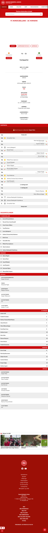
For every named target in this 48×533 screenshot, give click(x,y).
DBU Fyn (24, 510)
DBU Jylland (24, 512)
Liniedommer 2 (24, 117)
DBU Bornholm (24, 508)
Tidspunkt (24, 101)
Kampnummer (24, 76)
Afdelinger (24, 478)
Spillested (24, 92)
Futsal (24, 520)
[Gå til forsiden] (10, 2)
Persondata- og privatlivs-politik (24, 524)
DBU (24, 506)
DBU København (24, 514)
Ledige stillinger (24, 482)
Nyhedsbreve (24, 474)
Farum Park (24, 94)
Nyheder (24, 476)
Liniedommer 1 (24, 112)
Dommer (24, 106)
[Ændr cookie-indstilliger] (2, 530)
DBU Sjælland (24, 518)
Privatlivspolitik (24, 484)
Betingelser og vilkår (24, 488)
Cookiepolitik (24, 486)
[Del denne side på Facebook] (1, 528)
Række (24, 81)
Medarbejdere (24, 480)
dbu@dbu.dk (25, 500)
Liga (24, 88)
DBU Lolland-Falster (24, 516)
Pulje (24, 87)
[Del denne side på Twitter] (3, 528)
